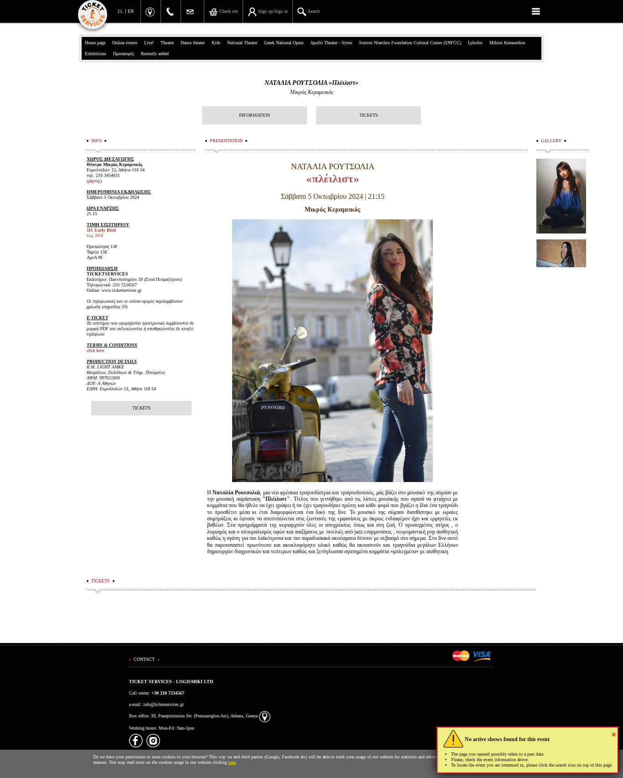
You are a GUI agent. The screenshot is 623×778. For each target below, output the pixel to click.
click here (95, 350)
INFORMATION (254, 115)
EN (131, 11)
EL (120, 11)
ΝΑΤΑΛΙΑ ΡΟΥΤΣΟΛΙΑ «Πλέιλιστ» (311, 82)
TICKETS (368, 115)
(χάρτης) (94, 180)
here (232, 762)
